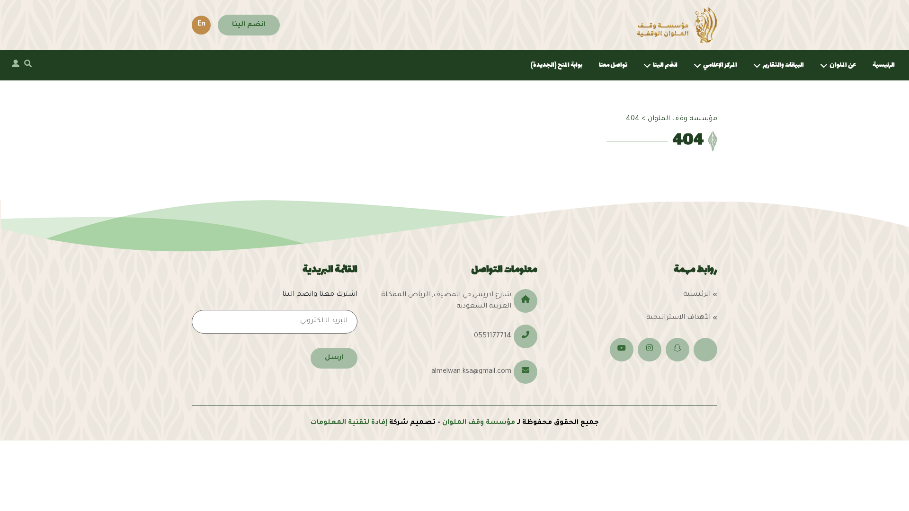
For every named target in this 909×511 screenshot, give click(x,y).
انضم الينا (249, 25)
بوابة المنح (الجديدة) (556, 65)
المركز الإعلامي (720, 65)
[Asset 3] (677, 25)
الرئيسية (884, 65)
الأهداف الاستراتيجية (678, 318)
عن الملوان (842, 65)
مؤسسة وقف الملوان (478, 423)
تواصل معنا (613, 65)
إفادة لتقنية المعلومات (349, 423)
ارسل (334, 358)
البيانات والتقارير (783, 65)
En (201, 24)
